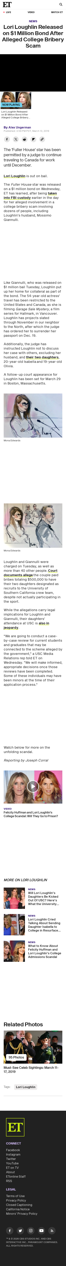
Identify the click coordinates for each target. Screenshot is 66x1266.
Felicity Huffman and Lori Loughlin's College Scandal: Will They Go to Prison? (31, 814)
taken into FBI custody (30, 195)
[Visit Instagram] (30, 1231)
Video (31, 12)
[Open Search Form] (60, 5)
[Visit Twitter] (20, 1231)
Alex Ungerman (19, 127)
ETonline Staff (16, 1176)
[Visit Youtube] (41, 1230)
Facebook (13, 1150)
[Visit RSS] (52, 1231)
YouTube (12, 1163)
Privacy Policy (16, 1200)
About (10, 1172)
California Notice (18, 1209)
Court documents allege (30, 573)
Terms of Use (15, 1196)
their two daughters (42, 357)
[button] (33, 786)
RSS (9, 1181)
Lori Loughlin (14, 176)
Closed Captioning (19, 1205)
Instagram (13, 1154)
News (33, 21)
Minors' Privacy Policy (21, 1214)
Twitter (11, 1159)
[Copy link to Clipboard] (42, 140)
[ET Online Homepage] (8, 4)
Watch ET (57, 12)
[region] (33, 73)
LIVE (8, 12)
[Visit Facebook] (9, 1231)
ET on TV (12, 1168)
